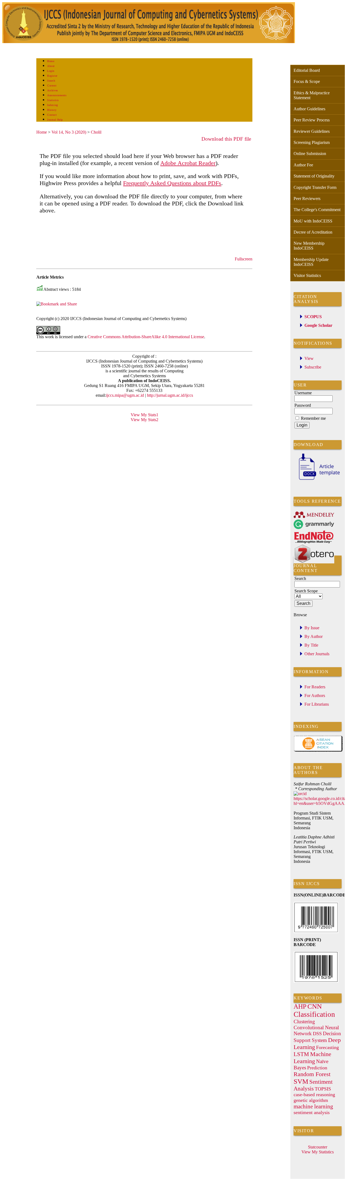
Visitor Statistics (307, 275)
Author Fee (303, 165)
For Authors (314, 695)
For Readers (314, 687)
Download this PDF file (226, 139)
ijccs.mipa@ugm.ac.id (125, 395)
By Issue (311, 627)
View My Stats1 (144, 414)
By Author (313, 636)
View (309, 358)
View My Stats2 (144, 419)
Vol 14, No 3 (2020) (69, 132)
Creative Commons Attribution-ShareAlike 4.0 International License (146, 336)
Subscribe (312, 367)
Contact (52, 114)
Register (52, 75)
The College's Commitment (317, 209)
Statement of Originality (314, 176)
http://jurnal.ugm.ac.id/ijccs (169, 395)
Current (51, 85)
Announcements (56, 95)
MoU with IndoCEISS (313, 221)
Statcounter (317, 1147)
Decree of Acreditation (313, 232)
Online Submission (310, 153)
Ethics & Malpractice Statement (312, 95)
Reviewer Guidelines (312, 131)
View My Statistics (317, 1152)
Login (50, 70)
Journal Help (55, 119)
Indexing (52, 105)
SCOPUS (313, 316)
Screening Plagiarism (312, 142)
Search (51, 80)
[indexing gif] (318, 750)
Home (50, 61)
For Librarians (316, 704)
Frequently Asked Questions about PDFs (172, 183)
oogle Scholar (320, 325)
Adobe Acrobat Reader (188, 163)
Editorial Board (307, 70)
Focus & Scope (307, 81)
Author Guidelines (309, 109)
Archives (52, 90)
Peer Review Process (312, 120)
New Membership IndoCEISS (309, 245)
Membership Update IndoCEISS (311, 262)
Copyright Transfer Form (315, 187)
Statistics (53, 100)
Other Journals (316, 653)
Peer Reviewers (307, 198)
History (51, 109)
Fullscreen (243, 259)
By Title (311, 645)
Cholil (96, 132)
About (51, 65)
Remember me (313, 418)
